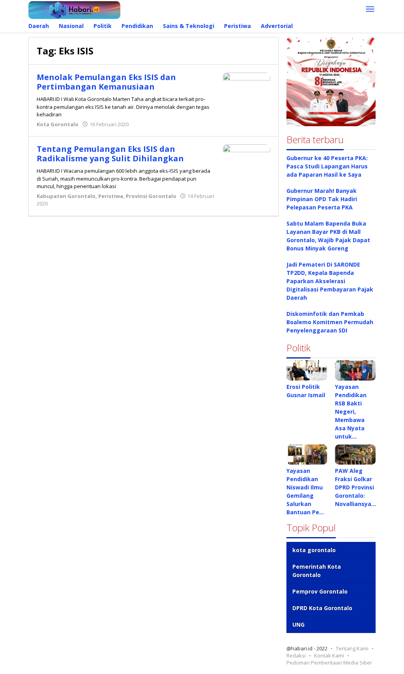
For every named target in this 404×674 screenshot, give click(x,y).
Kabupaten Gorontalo (66, 196)
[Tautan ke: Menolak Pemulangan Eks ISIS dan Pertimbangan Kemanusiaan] (246, 87)
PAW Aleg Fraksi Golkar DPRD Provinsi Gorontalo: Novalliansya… (355, 487)
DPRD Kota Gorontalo (322, 608)
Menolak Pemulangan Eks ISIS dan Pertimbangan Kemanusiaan (106, 82)
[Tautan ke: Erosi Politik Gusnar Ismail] (306, 370)
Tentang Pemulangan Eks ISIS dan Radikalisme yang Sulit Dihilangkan (110, 154)
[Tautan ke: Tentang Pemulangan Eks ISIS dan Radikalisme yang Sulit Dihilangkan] (246, 156)
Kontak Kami (329, 655)
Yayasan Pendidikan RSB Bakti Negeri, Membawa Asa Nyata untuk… (351, 411)
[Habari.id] (74, 9)
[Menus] (370, 9)
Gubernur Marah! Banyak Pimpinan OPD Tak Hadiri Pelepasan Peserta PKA (321, 199)
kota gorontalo (314, 550)
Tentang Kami (352, 648)
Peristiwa (110, 196)
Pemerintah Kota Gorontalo (316, 571)
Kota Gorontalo (58, 124)
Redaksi (296, 655)
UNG (298, 624)
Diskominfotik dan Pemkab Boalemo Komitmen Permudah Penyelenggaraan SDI (329, 322)
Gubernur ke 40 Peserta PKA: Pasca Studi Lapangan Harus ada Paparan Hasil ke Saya (327, 166)
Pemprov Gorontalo (320, 591)
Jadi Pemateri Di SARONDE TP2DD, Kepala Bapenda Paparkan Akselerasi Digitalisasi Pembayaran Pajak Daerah (329, 281)
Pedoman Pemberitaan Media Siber (329, 662)
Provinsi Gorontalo (151, 196)
